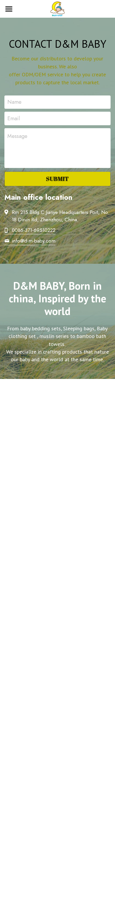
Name (14, 102)
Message (17, 136)
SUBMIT (57, 179)
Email (13, 118)
